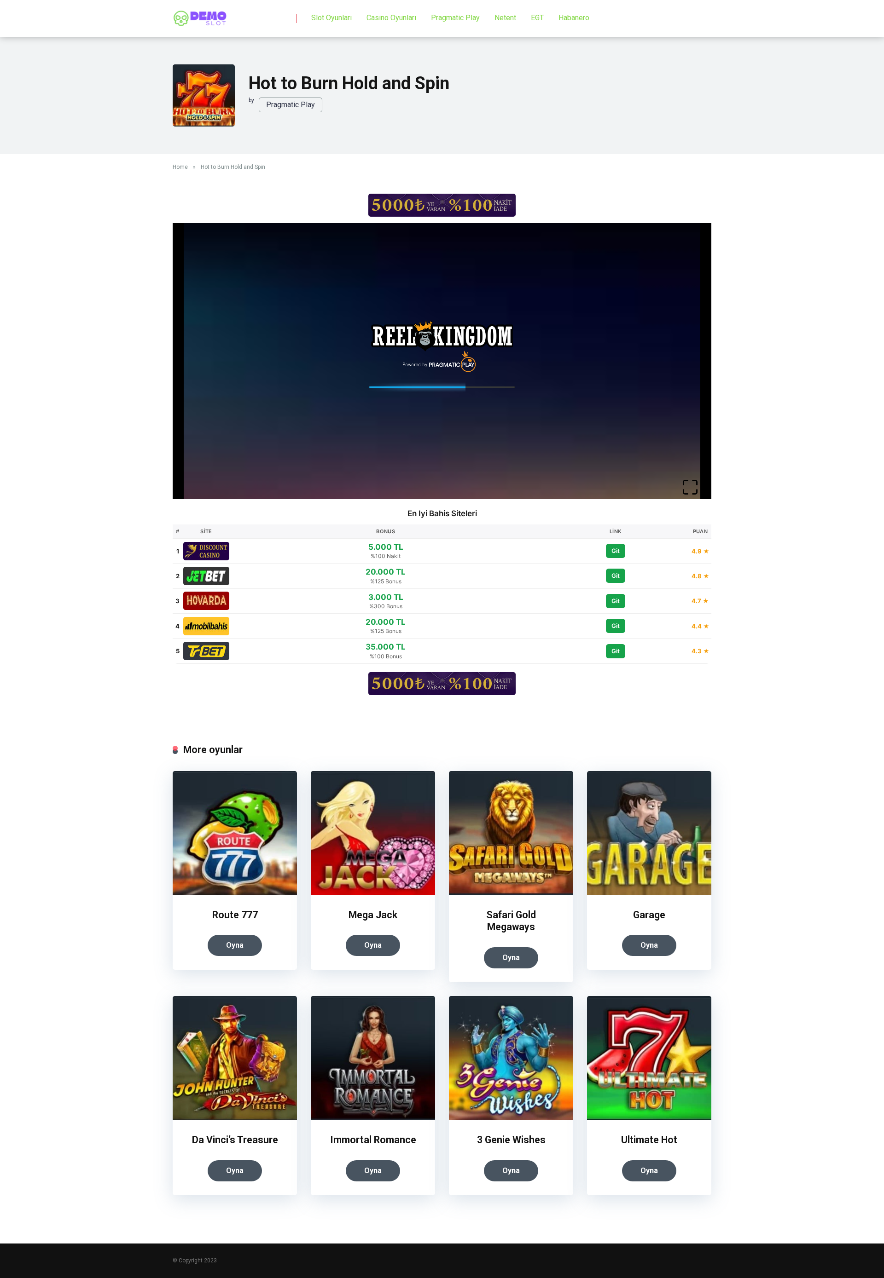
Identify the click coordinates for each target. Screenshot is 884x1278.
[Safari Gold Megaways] (511, 892)
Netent (505, 17)
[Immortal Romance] (373, 1117)
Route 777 (235, 915)
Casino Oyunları (391, 17)
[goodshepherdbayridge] (200, 15)
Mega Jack (373, 915)
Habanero (573, 17)
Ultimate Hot (649, 1140)
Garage (649, 915)
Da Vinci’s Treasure (235, 1140)
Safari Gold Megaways (511, 921)
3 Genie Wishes (511, 1140)
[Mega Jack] (373, 892)
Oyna (235, 945)
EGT (537, 17)
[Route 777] (235, 892)
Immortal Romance (373, 1140)
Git (615, 550)
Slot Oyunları (331, 17)
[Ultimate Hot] (649, 1117)
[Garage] (649, 892)
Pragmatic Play (455, 17)
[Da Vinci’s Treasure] (235, 1117)
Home (180, 167)
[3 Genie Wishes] (511, 1117)
